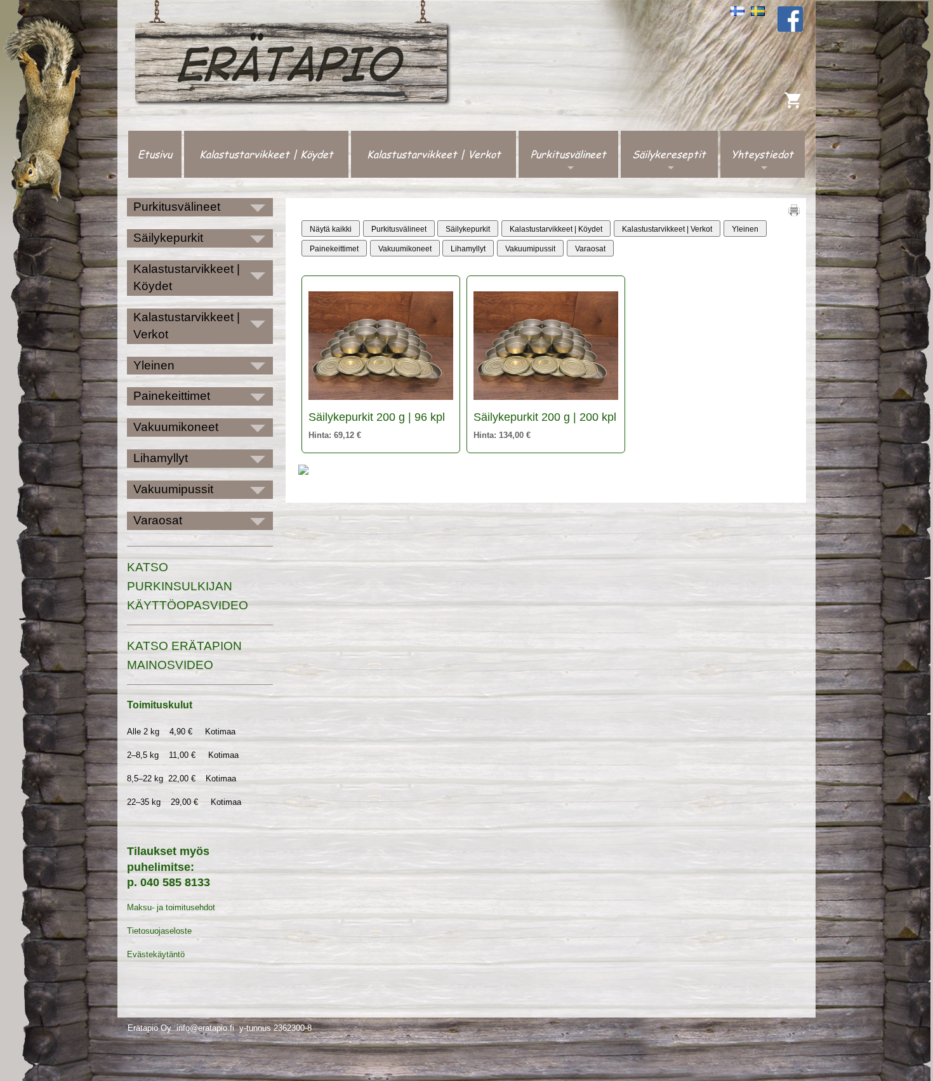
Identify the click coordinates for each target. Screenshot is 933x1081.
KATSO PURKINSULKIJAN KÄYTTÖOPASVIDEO (187, 586)
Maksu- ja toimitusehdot (171, 907)
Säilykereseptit (669, 154)
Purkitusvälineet (568, 154)
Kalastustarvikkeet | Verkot (434, 154)
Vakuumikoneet (405, 248)
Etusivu (155, 154)
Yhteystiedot (762, 154)
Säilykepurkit (468, 229)
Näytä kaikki (331, 229)
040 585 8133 (175, 882)
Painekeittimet (334, 248)
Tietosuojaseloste (159, 931)
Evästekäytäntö (156, 954)
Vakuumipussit (530, 248)
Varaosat (590, 248)
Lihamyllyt (468, 248)
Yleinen (745, 229)
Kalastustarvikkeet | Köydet (266, 154)
